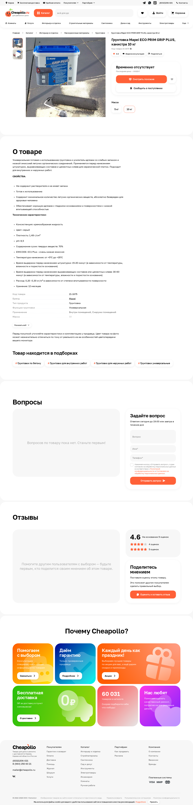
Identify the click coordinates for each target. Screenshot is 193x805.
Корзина (180, 13)
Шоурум (51, 772)
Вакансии (153, 760)
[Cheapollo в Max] (155, 3)
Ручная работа (88, 785)
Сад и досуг (86, 764)
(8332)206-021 (166, 3)
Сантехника (106, 23)
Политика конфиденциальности (166, 798)
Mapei (72, 298)
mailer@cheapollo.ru (24, 769)
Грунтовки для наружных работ (113, 363)
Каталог (45, 13)
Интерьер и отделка (51, 23)
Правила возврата (114, 798)
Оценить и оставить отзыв (155, 594)
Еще (184, 23)
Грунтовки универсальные (155, 363)
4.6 (117, 54)
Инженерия (86, 777)
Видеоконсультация (135, 54)
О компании (154, 751)
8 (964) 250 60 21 (22, 763)
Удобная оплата (53, 3)
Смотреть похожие (143, 79)
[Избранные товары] (142, 13)
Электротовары (167, 23)
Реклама (119, 755)
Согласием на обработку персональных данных (152, 472)
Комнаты (85, 781)
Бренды (152, 764)
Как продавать (122, 751)
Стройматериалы (89, 755)
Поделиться (156, 54)
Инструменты (145, 23)
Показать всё (20, 325)
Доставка (51, 760)
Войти (159, 13)
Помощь (51, 764)
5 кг (116, 109)
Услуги (50, 777)
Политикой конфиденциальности (147, 470)
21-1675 (125, 49)
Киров (11, 3)
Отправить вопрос (151, 480)
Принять (154, 802)
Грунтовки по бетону (29, 363)
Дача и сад (125, 23)
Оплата (50, 755)
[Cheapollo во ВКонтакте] (14, 776)
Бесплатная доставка (30, 3)
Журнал (50, 768)
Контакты (183, 3)
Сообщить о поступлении (148, 88)
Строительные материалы (81, 23)
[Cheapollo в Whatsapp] (149, 3)
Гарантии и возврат (56, 751)
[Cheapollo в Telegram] (144, 3)
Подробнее (140, 802)
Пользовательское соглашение (138, 798)
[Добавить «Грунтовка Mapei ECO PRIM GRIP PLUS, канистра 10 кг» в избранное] (172, 79)
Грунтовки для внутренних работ (68, 363)
